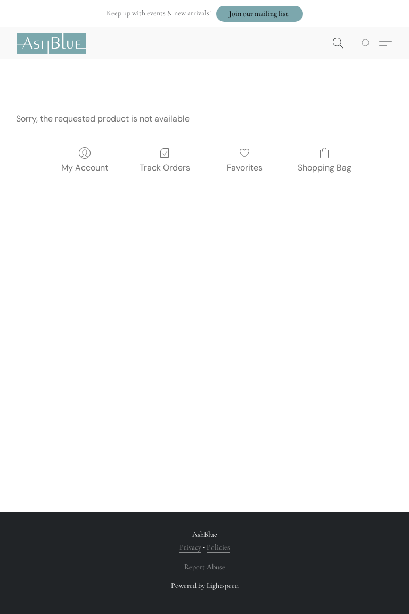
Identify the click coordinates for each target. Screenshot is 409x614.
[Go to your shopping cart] (367, 43)
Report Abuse (204, 566)
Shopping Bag (324, 167)
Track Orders (165, 167)
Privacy (190, 547)
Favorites (245, 167)
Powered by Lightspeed (205, 585)
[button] (259, 14)
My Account (84, 167)
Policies (218, 547)
